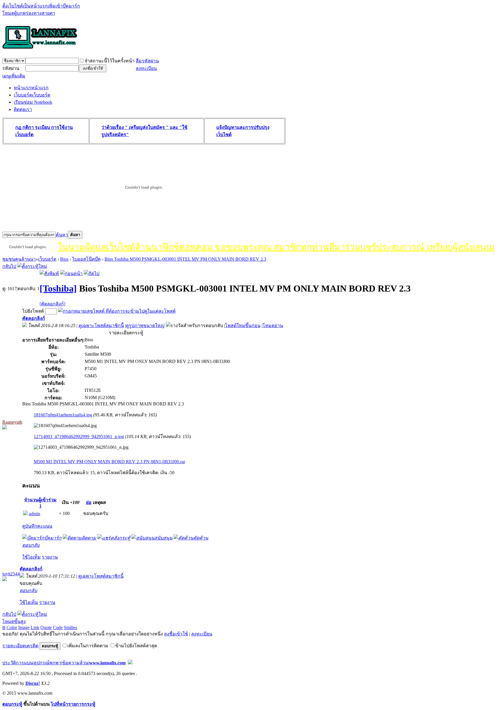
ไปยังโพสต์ (33, 311)
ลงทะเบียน (146, 68)
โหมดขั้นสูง (14, 621)
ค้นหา (62, 234)
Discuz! (32, 683)
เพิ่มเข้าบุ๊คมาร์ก (64, 5)
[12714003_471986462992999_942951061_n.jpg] (81, 447)
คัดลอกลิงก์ (33, 318)
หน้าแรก (31, 87)
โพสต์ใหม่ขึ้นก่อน (242, 325)
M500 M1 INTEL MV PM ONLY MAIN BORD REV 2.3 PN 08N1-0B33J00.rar (109, 461)
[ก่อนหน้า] (71, 273)
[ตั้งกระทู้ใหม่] (32, 266)
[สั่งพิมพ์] (49, 273)
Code (58, 627)
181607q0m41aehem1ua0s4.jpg (63, 414)
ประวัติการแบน (17, 662)
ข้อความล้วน (75, 662)
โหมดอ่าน (272, 325)
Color (12, 627)
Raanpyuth (12, 422)
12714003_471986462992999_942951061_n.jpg (79, 436)
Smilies (70, 627)
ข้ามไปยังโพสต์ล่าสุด (136, 645)
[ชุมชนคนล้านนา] (39, 49)
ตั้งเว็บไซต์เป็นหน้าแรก (25, 5)
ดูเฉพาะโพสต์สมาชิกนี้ (101, 325)
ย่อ (89, 502)
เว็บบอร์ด (32, 94)
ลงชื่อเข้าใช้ (176, 633)
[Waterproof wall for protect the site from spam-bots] (130, 662)
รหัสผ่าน (10, 68)
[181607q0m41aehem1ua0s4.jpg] (65, 425)
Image (23, 627)
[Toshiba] (58, 288)
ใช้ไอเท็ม (31, 557)
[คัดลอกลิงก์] (52, 303)
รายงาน (50, 557)
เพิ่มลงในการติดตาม (87, 645)
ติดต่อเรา (23, 109)
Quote (46, 627)
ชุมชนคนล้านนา (19, 259)
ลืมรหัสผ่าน (147, 60)
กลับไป (9, 266)
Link (35, 627)
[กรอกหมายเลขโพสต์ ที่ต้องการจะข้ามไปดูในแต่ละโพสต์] (117, 311)
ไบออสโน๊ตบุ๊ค (86, 259)
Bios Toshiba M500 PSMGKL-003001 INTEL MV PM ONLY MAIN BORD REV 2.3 (185, 259)
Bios (64, 259)
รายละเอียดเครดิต (20, 645)
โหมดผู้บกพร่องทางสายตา (28, 13)
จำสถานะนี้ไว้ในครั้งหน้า (110, 60)
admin (34, 513)
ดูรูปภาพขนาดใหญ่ (145, 325)
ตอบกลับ (31, 545)
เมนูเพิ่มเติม (13, 75)
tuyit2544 (11, 573)
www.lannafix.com (107, 662)
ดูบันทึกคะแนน (37, 526)
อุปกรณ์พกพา (47, 662)
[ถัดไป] (91, 273)
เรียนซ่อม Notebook (33, 102)
